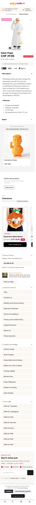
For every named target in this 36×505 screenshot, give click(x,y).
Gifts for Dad (8, 439)
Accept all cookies (17, 496)
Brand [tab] (4, 119)
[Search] (12, 501)
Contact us (8, 298)
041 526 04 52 (9, 263)
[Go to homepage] (17, 3)
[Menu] (4, 501)
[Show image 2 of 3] (13, 48)
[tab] (17, 74)
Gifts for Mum (9, 428)
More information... (23, 488)
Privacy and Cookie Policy (13, 319)
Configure (9, 491)
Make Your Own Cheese (13, 366)
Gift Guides (7, 402)
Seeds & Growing (10, 387)
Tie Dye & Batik (9, 371)
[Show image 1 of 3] (10, 48)
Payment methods (11, 308)
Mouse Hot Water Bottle (13, 237)
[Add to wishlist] (30, 19)
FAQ (5, 292)
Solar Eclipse (8, 393)
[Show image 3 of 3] (16, 48)
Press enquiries (9, 336)
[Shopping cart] (21, 502)
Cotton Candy (9, 349)
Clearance (7, 198)
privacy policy (15, 478)
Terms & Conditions (11, 314)
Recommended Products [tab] (17, 129)
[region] (17, 33)
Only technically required (22, 491)
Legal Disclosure (10, 325)
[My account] (29, 501)
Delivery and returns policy (14, 303)
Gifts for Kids (8, 433)
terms (23, 478)
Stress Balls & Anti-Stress (13, 360)
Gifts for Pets (9, 417)
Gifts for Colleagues (11, 412)
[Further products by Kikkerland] (28, 56)
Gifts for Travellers (10, 406)
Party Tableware (10, 382)
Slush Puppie (9, 355)
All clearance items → (23, 201)
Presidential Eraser (10, 160)
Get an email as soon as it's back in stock (16, 64)
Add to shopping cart (15, 244)
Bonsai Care (8, 376)
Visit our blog (8, 282)
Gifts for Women (10, 422)
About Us (7, 330)
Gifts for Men (8, 444)
